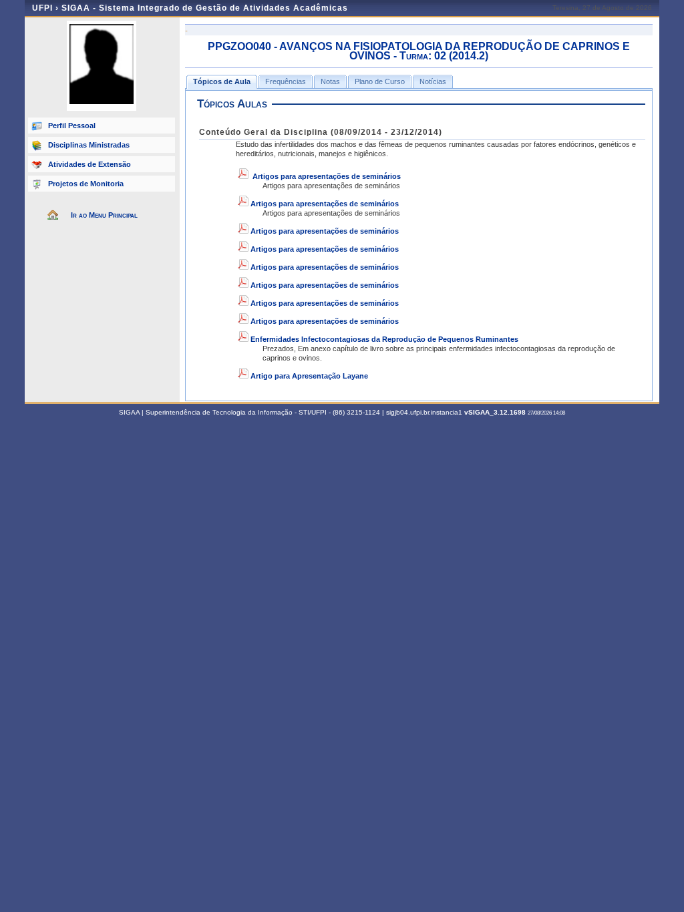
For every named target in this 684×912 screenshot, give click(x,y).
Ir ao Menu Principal (104, 215)
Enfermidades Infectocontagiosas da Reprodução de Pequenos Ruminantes (384, 339)
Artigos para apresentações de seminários (326, 176)
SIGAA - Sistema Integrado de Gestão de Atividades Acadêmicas (204, 8)
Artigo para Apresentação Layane (309, 376)
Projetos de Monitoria (86, 184)
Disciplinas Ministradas (89, 145)
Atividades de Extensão (89, 164)
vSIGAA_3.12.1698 (495, 412)
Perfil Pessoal (72, 126)
